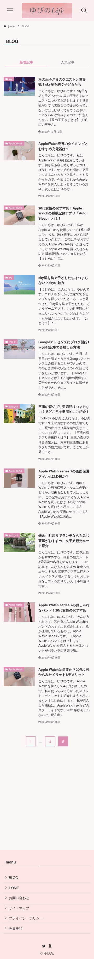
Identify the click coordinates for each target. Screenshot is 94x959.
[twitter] (44, 946)
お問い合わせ (19, 897)
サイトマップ (19, 907)
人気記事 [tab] (67, 62)
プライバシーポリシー (26, 917)
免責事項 (15, 928)
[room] (50, 946)
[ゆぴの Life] (47, 10)
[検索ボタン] (84, 10)
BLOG (13, 877)
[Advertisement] (47, 790)
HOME (14, 887)
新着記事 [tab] (26, 62)
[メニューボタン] (10, 10)
